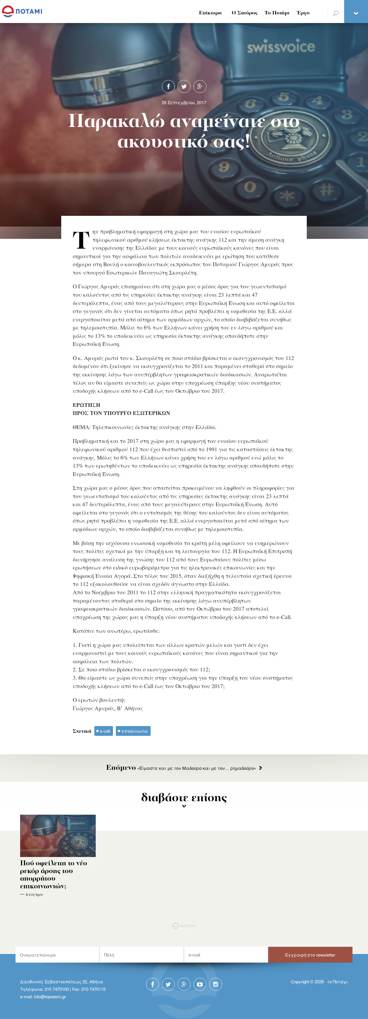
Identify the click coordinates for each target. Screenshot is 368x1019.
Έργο (303, 13)
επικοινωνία (135, 731)
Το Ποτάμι (277, 13)
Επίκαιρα (210, 13)
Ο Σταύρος (245, 13)
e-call (105, 731)
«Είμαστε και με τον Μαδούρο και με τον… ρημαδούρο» (181, 768)
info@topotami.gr (50, 996)
